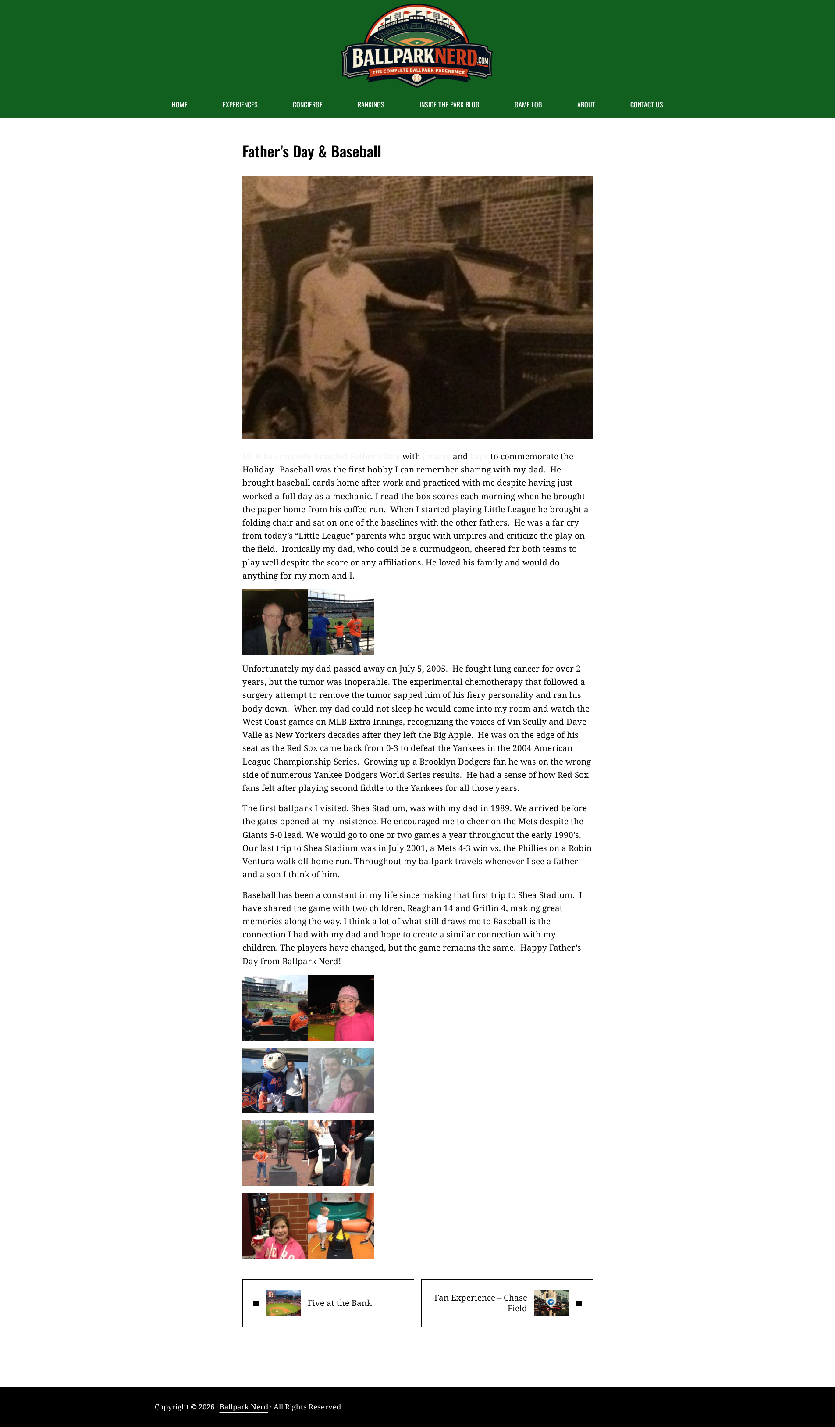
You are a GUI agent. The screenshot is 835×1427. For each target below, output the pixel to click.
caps (480, 456)
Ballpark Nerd (244, 1407)
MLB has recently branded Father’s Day (321, 456)
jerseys (436, 456)
